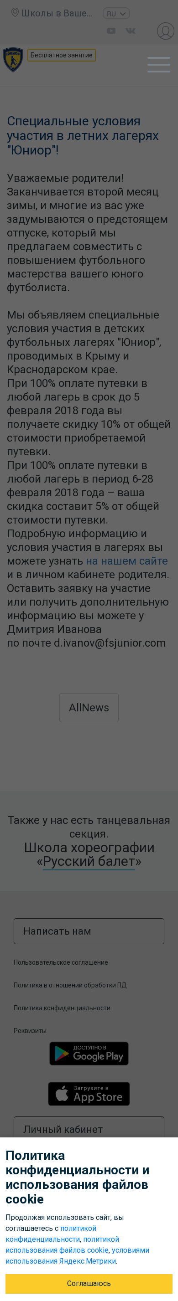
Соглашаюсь (89, 1283)
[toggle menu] (158, 65)
